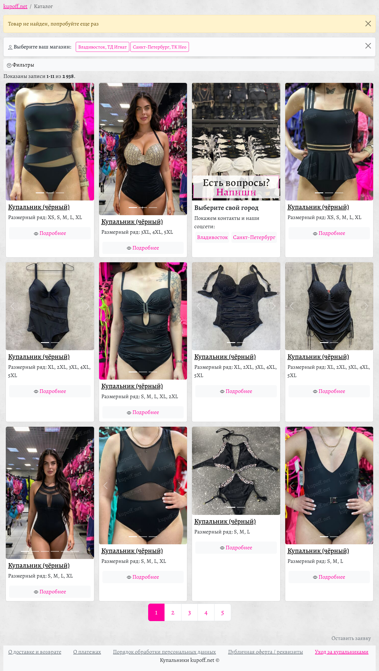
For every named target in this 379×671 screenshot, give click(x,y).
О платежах (87, 651)
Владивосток (212, 237)
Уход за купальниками (341, 651)
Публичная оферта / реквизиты (265, 651)
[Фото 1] (40, 193)
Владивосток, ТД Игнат (102, 47)
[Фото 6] (75, 551)
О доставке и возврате (34, 651)
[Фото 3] (60, 193)
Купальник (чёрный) (39, 207)
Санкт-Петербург (254, 237)
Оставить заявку (351, 638)
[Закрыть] (368, 23)
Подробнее (52, 233)
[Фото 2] (50, 193)
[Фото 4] (55, 551)
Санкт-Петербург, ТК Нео (159, 47)
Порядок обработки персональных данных (164, 651)
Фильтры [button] (23, 64)
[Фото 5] (65, 551)
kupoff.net (15, 6)
